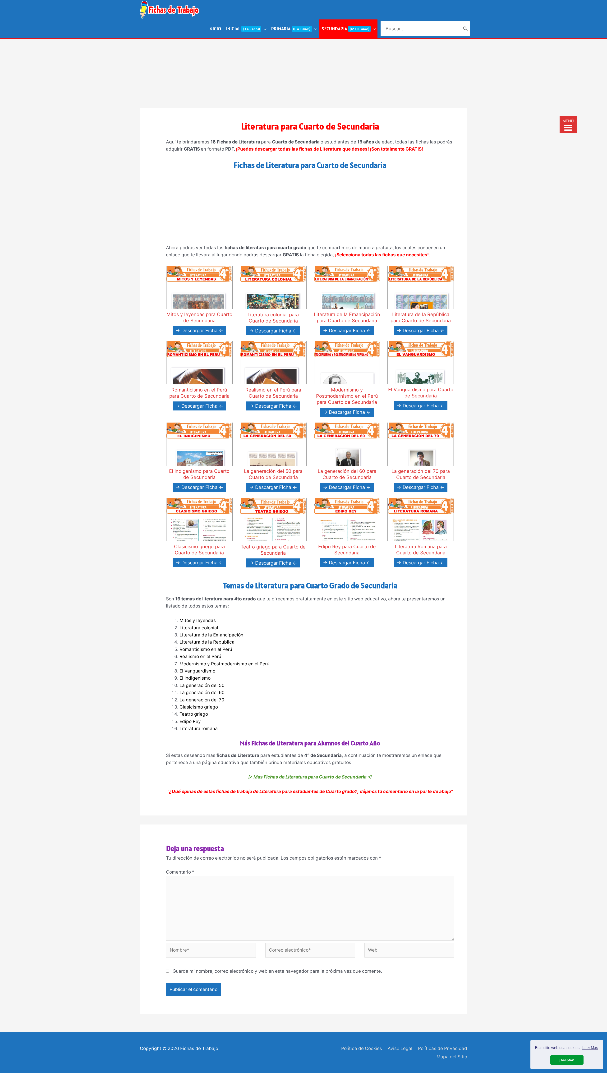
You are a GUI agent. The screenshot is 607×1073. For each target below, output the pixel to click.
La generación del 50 (202, 685)
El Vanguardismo (197, 671)
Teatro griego (193, 714)
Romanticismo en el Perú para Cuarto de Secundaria (199, 393)
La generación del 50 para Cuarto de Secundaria (273, 474)
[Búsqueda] (465, 28)
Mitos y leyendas (197, 620)
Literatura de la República (207, 642)
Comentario (180, 872)
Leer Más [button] (590, 1048)
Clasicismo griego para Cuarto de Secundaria (199, 550)
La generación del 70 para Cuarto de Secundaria (420, 474)
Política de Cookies (361, 1048)
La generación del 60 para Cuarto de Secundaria (347, 474)
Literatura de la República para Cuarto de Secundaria (421, 317)
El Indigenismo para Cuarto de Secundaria (199, 474)
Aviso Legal (400, 1048)
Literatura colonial (198, 628)
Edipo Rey (190, 721)
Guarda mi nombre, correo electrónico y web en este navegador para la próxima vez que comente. (277, 971)
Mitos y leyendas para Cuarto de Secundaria (199, 317)
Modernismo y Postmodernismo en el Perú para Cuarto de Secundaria (347, 396)
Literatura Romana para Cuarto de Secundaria (421, 550)
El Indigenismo (195, 678)
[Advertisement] (303, 72)
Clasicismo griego (198, 707)
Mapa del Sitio (452, 1056)
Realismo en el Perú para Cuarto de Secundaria (273, 393)
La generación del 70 (201, 700)
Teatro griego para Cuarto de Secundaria (273, 550)
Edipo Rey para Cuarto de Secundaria (347, 550)
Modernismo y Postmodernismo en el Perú (224, 664)
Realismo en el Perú (200, 656)
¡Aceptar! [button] (566, 1060)
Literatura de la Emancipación (211, 635)
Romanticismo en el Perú (205, 649)
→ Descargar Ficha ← (199, 330)
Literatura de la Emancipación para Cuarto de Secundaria (347, 317)
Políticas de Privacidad (442, 1048)
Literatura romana (198, 728)
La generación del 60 (202, 692)
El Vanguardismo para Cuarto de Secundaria (420, 393)
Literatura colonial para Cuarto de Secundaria (273, 318)
